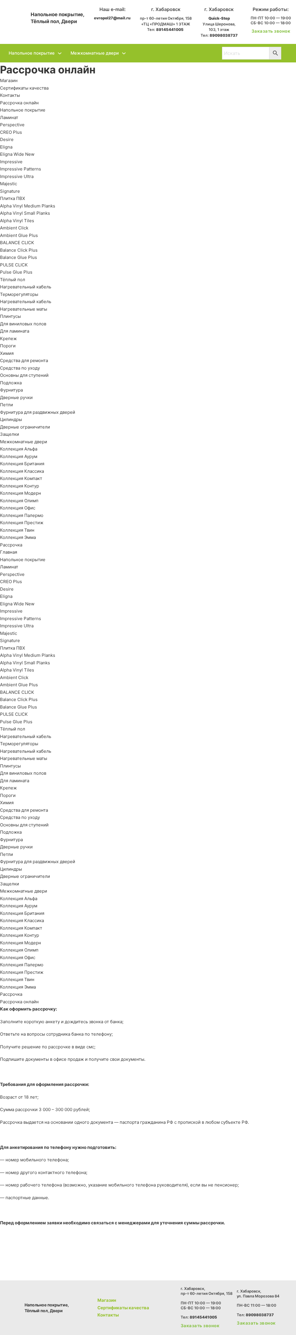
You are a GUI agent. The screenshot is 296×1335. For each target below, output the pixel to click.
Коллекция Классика (22, 471)
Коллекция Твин (17, 530)
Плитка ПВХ (12, 198)
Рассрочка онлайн (19, 102)
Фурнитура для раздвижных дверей (37, 412)
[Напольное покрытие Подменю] (60, 53)
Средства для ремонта (24, 360)
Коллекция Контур (19, 486)
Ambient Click (14, 228)
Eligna (6, 147)
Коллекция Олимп (19, 500)
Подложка (11, 382)
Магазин (9, 80)
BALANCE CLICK (17, 242)
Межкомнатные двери (95, 53)
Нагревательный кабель (25, 287)
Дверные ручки (16, 397)
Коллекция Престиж (21, 522)
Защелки (9, 434)
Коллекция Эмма (18, 537)
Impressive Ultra (17, 176)
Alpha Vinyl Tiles (17, 220)
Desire (7, 139)
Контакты (10, 95)
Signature (10, 191)
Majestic (8, 183)
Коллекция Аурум (18, 456)
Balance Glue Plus (18, 257)
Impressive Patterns (20, 169)
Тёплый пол (12, 279)
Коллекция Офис (17, 508)
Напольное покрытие (32, 53)
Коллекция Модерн (20, 493)
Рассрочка (11, 545)
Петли (6, 404)
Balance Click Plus (19, 250)
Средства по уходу (20, 368)
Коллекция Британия (22, 463)
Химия (7, 353)
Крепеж (8, 338)
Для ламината (14, 331)
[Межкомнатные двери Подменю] (124, 53)
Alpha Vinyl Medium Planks (27, 206)
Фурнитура (11, 390)
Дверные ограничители (25, 427)
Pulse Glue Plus (16, 272)
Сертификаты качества (24, 88)
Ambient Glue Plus (19, 235)
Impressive (11, 161)
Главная (8, 552)
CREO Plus (11, 132)
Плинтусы (10, 316)
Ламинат (9, 117)
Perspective (12, 124)
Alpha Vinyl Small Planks (25, 213)
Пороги (8, 345)
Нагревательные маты (23, 309)
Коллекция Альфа (18, 449)
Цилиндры (11, 419)
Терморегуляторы (19, 294)
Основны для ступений (24, 375)
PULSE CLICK (14, 265)
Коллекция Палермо (21, 515)
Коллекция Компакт (21, 478)
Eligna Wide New (17, 154)
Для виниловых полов (23, 324)
